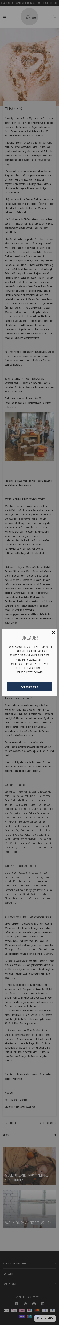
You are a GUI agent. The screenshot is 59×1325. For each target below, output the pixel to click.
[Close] (53, 632)
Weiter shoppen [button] (29, 687)
